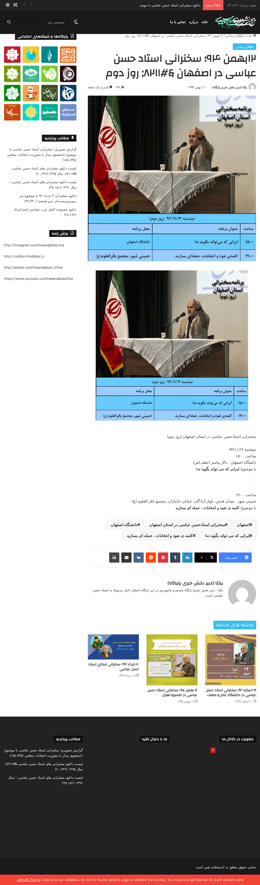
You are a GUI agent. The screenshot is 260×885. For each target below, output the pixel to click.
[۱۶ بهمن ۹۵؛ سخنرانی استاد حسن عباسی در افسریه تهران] (172, 659)
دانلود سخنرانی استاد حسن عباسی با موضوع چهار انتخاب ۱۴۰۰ (156, 5)
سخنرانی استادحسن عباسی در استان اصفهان (187, 524)
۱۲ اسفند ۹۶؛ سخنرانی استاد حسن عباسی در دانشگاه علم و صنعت (231, 692)
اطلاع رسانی (234, 35)
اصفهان (243, 524)
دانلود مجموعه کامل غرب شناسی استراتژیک (45, 209)
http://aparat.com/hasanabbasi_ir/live (33, 267)
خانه (205, 22)
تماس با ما (178, 22)
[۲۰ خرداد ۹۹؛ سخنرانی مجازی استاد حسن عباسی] (113, 647)
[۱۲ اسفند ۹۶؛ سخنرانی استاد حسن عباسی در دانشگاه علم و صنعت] (230, 659)
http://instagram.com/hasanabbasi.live (34, 245)
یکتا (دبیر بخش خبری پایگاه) (229, 87)
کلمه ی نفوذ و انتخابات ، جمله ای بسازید (160, 535)
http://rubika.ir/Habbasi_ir (24, 256)
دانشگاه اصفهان (124, 524)
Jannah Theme (28, 880)
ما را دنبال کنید (154, 739)
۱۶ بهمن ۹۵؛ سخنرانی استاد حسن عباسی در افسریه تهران (173, 692)
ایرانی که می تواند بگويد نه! (227, 535)
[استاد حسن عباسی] (235, 22)
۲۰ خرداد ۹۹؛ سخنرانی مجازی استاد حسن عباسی (113, 666)
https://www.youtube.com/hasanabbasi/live (38, 278)
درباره (193, 22)
